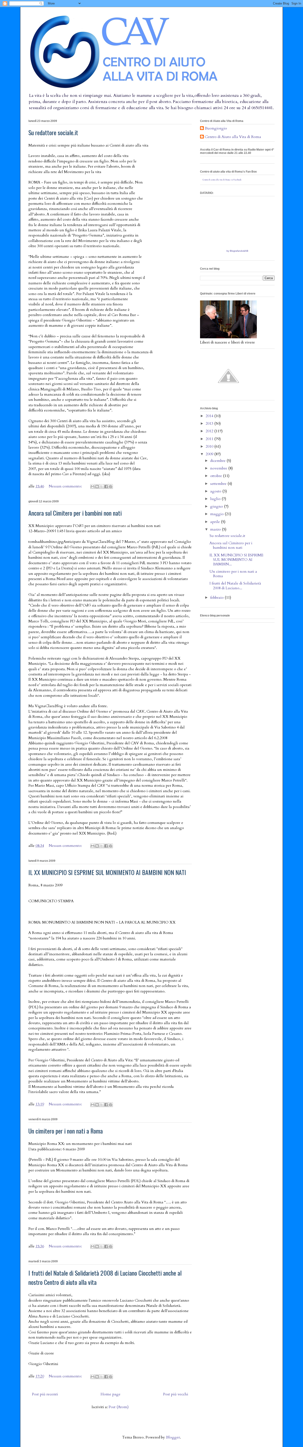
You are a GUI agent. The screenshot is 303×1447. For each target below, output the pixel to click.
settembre (218, 483)
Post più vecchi (175, 1394)
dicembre (218, 460)
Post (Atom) (119, 1407)
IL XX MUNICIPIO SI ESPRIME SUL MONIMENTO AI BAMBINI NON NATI (107, 872)
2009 (210, 454)
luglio (216, 498)
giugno (217, 506)
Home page (110, 1394)
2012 (210, 431)
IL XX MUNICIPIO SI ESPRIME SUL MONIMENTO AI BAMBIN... (236, 560)
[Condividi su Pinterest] (110, 486)
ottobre (216, 475)
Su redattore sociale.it (53, 132)
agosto (216, 491)
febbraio (217, 597)
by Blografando (235, 251)
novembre (219, 468)
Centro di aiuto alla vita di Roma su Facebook (221, 180)
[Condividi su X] (101, 486)
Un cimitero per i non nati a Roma (65, 1130)
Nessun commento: (66, 486)
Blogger (173, 1437)
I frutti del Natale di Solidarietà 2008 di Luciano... (235, 585)
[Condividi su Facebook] (106, 486)
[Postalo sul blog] (97, 486)
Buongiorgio (216, 128)
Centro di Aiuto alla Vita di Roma (233, 137)
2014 (210, 416)
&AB (245, 251)
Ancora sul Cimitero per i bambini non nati (75, 513)
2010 (210, 446)
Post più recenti (45, 1394)
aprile (215, 521)
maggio (217, 514)
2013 (210, 423)
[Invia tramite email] (92, 486)
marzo (216, 529)
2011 (210, 439)
